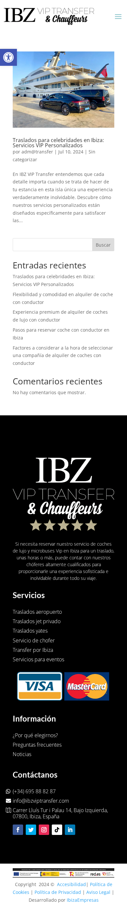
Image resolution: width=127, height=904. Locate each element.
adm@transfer (37, 152)
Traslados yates (30, 630)
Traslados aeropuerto (37, 611)
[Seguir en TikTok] (57, 830)
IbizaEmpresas (83, 900)
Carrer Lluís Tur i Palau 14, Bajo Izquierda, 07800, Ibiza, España (60, 813)
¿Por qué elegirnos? (35, 735)
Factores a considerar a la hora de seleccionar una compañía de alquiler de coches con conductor (63, 355)
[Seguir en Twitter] (31, 830)
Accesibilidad (71, 884)
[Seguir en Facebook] (18, 830)
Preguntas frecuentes (37, 744)
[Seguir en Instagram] (44, 830)
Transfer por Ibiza (33, 649)
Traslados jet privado (37, 621)
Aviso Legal (98, 892)
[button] (8, 57)
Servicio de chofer (34, 640)
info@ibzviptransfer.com (41, 800)
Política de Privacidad (58, 892)
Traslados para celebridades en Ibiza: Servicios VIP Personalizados (58, 142)
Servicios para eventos (38, 659)
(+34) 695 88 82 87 (34, 791)
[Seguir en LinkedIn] (70, 830)
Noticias (22, 754)
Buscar (103, 245)
